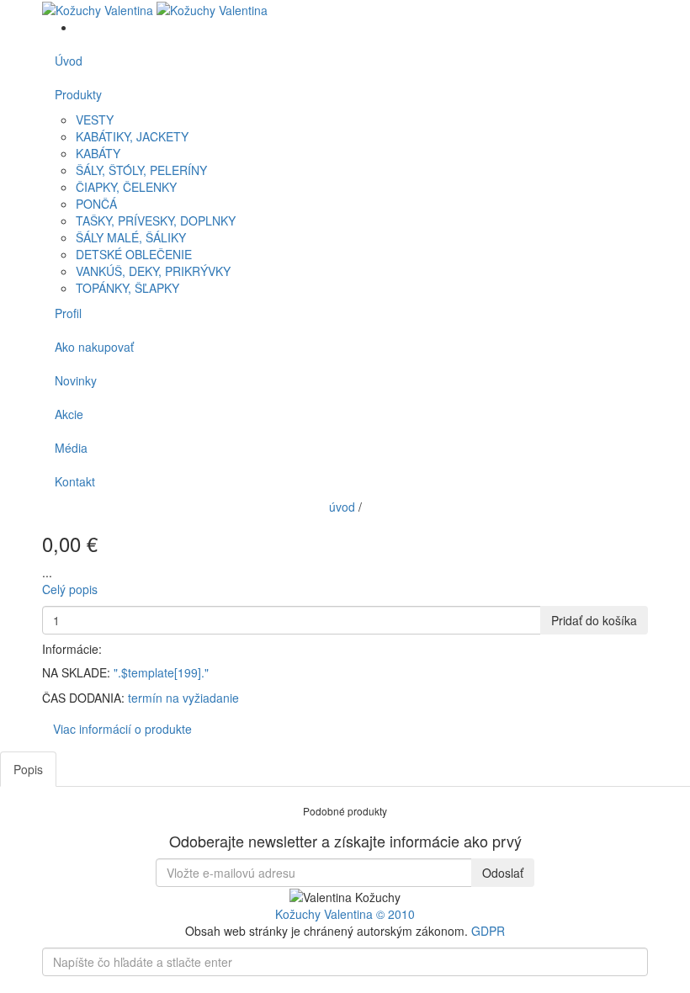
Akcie (69, 414)
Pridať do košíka (594, 620)
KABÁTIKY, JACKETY (132, 136)
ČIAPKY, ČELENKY (126, 186)
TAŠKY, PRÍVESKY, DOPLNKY (156, 220)
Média (71, 447)
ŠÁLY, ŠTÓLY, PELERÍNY (141, 170)
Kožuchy (299, 913)
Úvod (68, 60)
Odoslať (502, 872)
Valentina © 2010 (369, 913)
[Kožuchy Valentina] (155, 8)
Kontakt (75, 481)
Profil (68, 313)
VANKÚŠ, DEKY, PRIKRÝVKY (153, 271)
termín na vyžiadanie (183, 697)
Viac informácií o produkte (122, 728)
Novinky (76, 380)
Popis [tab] (28, 769)
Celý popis (70, 589)
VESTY (95, 119)
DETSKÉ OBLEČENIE (134, 254)
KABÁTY (98, 153)
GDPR (488, 930)
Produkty (78, 94)
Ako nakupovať (94, 346)
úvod (342, 506)
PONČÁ (96, 203)
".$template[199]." (161, 672)
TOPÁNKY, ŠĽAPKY (127, 287)
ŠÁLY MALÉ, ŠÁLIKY (131, 237)
